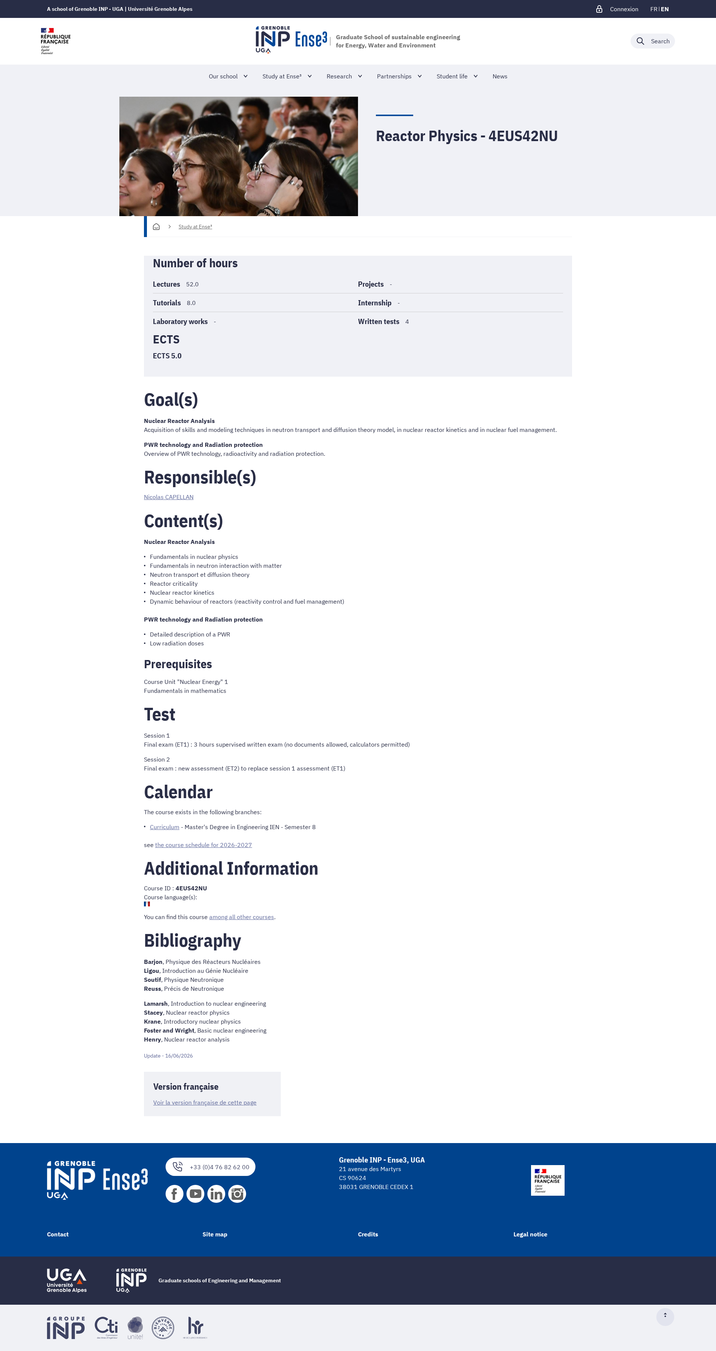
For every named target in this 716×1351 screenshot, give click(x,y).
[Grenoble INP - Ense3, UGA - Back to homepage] (291, 41)
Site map (214, 1234)
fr (653, 9)
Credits (368, 1234)
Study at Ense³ (195, 226)
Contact (58, 1234)
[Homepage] (156, 226)
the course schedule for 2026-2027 (203, 845)
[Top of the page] (668, 1317)
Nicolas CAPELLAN (169, 497)
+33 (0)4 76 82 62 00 (219, 1167)
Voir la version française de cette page (205, 1102)
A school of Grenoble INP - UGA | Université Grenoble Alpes (119, 9)
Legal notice (530, 1234)
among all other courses (241, 917)
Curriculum (164, 827)
